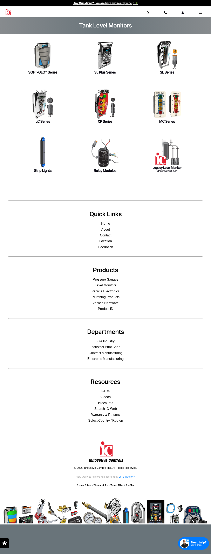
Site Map (130, 485)
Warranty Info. (101, 485)
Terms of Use (116, 485)
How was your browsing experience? (105, 476)
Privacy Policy (84, 485)
